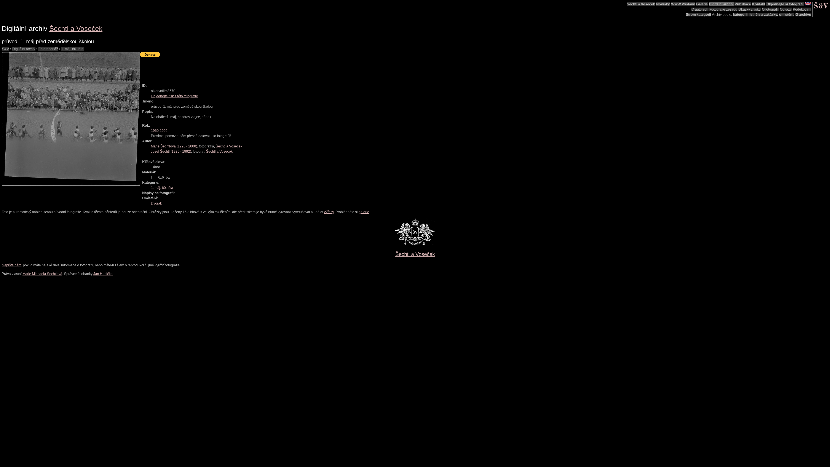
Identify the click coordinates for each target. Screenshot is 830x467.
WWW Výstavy (683, 4)
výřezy (329, 212)
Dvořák (156, 203)
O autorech (699, 9)
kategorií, (740, 14)
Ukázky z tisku (750, 9)
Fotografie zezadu (723, 9)
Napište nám (11, 265)
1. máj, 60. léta (72, 49)
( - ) (174, 146)
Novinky (663, 4)
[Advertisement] (218, 68)
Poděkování (802, 9)
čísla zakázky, (767, 14)
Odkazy (786, 9)
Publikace (743, 4)
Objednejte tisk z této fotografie (174, 96)
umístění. (786, 14)
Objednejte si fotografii (784, 4)
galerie (364, 212)
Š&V (5, 49)
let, (752, 14)
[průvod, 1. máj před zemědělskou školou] (71, 119)
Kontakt (758, 4)
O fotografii (770, 9)
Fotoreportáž (48, 49)
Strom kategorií (698, 14)
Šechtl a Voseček (641, 4)
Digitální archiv (721, 4)
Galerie (702, 4)
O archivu (803, 14)
